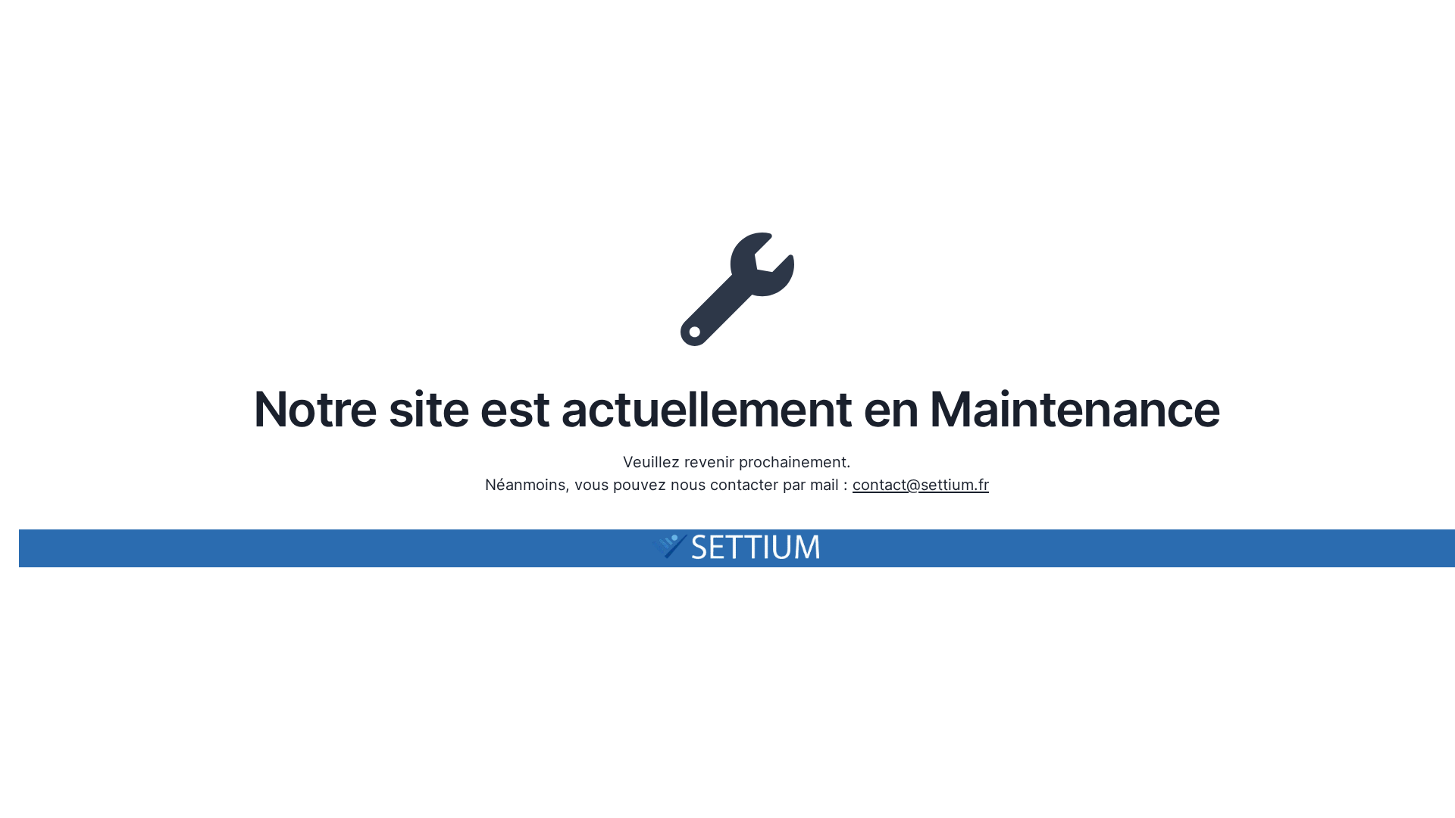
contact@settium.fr (921, 485)
